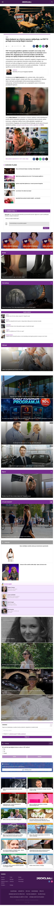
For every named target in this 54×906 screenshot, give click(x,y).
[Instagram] (52, 881)
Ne (4, 751)
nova (24, 158)
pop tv (20, 158)
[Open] (7, 2)
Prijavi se (46, 228)
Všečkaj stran (27, 769)
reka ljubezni (9, 158)
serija (27, 158)
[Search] (52, 2)
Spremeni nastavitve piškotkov (17, 894)
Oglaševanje (13, 891)
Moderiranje (35, 891)
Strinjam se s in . (15, 733)
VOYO (42, 125)
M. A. (9, 46)
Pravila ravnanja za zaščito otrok (19, 897)
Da (4, 749)
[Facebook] (34, 46)
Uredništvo (21, 891)
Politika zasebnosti (31, 894)
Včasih (5, 753)
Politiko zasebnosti (22, 733)
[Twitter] (37, 46)
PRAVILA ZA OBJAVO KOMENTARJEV (12, 218)
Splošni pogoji (41, 894)
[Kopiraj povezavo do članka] (46, 46)
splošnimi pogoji (12, 733)
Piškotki (42, 891)
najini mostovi (15, 158)
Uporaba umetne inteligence (36, 897)
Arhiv (51, 743)
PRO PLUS (28, 891)
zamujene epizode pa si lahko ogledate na (28, 125)
